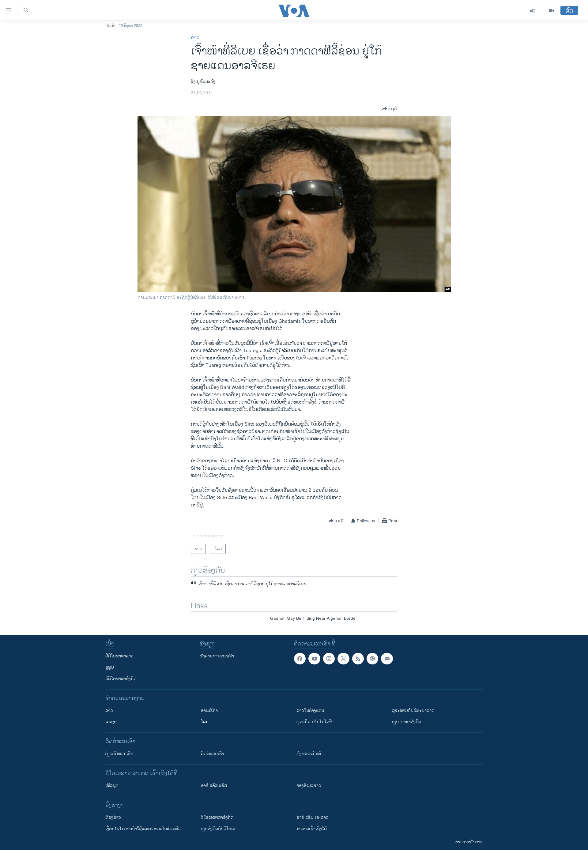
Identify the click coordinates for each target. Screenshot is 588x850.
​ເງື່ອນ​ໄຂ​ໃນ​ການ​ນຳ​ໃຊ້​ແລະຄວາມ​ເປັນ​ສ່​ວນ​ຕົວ (143, 829)
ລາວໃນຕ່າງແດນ (310, 710)
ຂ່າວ (195, 38)
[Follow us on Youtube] (314, 658)
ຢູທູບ (109, 667)
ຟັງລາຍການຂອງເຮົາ (217, 656)
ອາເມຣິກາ (209, 710)
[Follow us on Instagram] (329, 658)
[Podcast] (372, 658)
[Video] (551, 10)
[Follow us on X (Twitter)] (343, 658)
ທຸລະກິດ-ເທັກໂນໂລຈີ (314, 722)
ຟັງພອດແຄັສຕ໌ (308, 753)
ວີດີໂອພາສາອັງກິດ (120, 678)
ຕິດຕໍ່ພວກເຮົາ (212, 753)
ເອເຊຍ (111, 722)
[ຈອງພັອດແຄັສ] (387, 658)
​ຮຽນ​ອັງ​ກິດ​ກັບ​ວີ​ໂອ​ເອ (218, 829)
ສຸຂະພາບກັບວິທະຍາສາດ (413, 710)
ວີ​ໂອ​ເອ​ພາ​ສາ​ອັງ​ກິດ (217, 817)
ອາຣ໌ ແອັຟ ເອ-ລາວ (312, 817)
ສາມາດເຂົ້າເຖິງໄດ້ (311, 829)
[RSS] (358, 658)
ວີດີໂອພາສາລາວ (119, 656)
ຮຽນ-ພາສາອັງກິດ (406, 722)
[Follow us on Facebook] (300, 658)
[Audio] (532, 10)
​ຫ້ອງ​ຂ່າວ (113, 817)
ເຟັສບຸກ (111, 785)
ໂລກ (205, 722)
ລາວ (109, 710)
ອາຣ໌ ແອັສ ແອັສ (214, 785)
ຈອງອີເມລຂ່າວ (308, 785)
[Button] (389, 108)
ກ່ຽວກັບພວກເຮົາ (119, 753)
